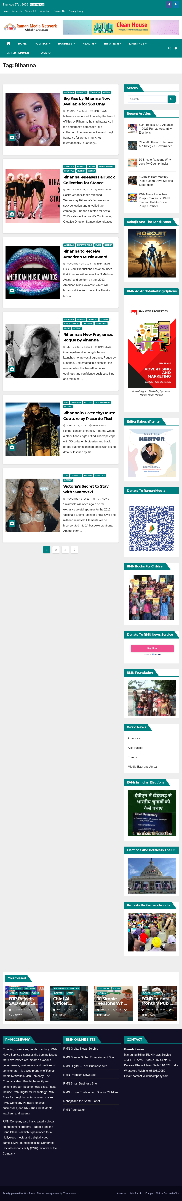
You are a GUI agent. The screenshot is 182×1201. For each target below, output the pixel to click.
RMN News (100, 111)
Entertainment (19, 53)
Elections (30, 989)
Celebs (91, 166)
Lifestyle (137, 43)
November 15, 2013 (79, 264)
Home (6, 11)
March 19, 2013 (77, 425)
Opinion (102, 993)
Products (95, 92)
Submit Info (31, 11)
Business (65, 43)
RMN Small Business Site (80, 1083)
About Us (17, 11)
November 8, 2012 (78, 499)
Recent (81, 171)
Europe (132, 757)
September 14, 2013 (80, 347)
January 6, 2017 (77, 111)
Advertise (45, 11)
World (106, 92)
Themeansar (69, 1193)
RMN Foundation (74, 1109)
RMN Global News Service (80, 1048)
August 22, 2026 (111, 1009)
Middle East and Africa (142, 766)
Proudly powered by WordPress (19, 1193)
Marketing (101, 324)
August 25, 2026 (23, 1009)
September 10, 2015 (80, 189)
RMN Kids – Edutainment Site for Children (90, 1092)
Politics (41, 43)
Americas (69, 92)
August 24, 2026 (67, 1009)
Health (89, 43)
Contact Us (59, 11)
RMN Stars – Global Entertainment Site (88, 1057)
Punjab (35, 993)
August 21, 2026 (155, 1009)
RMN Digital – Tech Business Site (85, 1066)
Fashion (88, 476)
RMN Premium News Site (79, 1074)
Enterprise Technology (66, 989)
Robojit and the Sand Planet (81, 1101)
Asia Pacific (135, 747)
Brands (81, 166)
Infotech (112, 43)
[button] (169, 48)
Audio (46, 53)
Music (98, 245)
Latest (13, 993)
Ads (66, 402)
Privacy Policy (75, 11)
